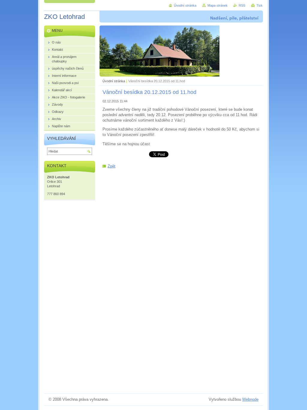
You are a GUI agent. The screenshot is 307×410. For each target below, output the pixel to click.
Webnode (250, 399)
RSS (242, 5)
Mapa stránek (217, 5)
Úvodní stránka (114, 81)
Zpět (111, 166)
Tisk (259, 5)
